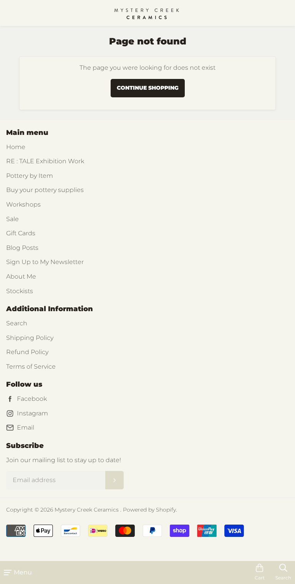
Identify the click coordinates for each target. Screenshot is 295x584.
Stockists (19, 291)
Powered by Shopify (149, 509)
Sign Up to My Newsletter (45, 262)
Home (15, 147)
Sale (12, 219)
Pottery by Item (29, 175)
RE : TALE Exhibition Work (45, 161)
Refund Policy (27, 352)
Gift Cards (20, 233)
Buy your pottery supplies (45, 190)
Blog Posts (22, 247)
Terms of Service (31, 366)
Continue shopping (148, 87)
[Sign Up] (114, 480)
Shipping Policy (29, 337)
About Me (21, 276)
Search (16, 323)
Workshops (23, 204)
